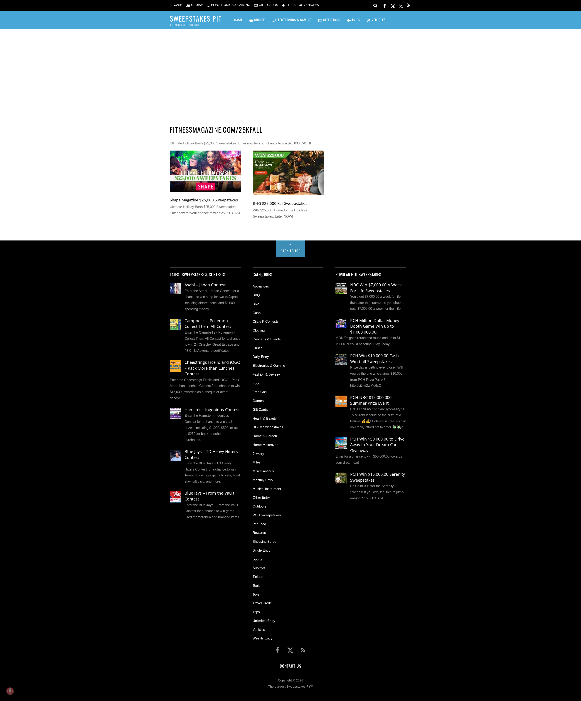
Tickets (258, 577)
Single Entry (262, 550)
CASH (177, 5)
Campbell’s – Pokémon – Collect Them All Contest (208, 323)
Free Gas (260, 392)
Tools (256, 585)
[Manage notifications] (10, 691)
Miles (257, 462)
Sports (257, 559)
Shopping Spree (264, 541)
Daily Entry (261, 357)
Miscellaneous (263, 471)
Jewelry (258, 454)
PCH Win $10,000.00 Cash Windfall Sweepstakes (374, 358)
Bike (256, 304)
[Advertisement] (290, 70)
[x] (393, 5)
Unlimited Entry (264, 621)
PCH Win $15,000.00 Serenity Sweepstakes (377, 477)
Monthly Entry (263, 480)
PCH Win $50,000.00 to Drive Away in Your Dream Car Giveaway (377, 444)
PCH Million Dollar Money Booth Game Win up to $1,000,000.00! (374, 326)
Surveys (259, 568)
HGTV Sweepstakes (268, 427)
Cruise (257, 348)
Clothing (259, 330)
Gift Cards (260, 409)
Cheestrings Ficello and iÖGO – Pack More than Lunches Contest (212, 368)
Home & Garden (265, 436)
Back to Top (291, 250)
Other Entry (261, 497)
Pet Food (259, 524)
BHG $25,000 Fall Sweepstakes (280, 203)
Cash (257, 313)
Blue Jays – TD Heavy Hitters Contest (211, 454)
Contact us (290, 666)
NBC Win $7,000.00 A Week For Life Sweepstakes (376, 287)
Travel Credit (262, 603)
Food (256, 383)
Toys (256, 594)
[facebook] (385, 5)
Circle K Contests (266, 321)
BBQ (256, 295)
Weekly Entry (263, 638)
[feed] (401, 5)
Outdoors (259, 506)
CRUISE (196, 5)
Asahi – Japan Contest (205, 284)
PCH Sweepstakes (267, 515)
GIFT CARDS (268, 5)
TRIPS (290, 5)
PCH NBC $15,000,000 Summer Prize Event (370, 400)
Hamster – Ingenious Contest (212, 409)
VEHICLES (311, 5)
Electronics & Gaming (269, 365)
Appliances (261, 286)
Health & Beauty (265, 418)
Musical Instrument (267, 489)
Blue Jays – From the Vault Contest (209, 496)
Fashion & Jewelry (266, 374)
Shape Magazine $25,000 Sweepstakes (204, 200)
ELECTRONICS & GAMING (230, 5)
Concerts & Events (267, 339)
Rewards (259, 533)
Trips (256, 612)
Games (258, 401)
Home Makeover (265, 445)
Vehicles (259, 630)
